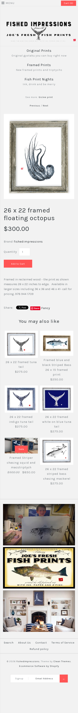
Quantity (10, 251)
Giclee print (46, 97)
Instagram (41, 12)
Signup (19, 678)
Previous (35, 105)
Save (37, 308)
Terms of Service (62, 642)
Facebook (36, 12)
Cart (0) (68, 3)
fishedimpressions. (28, 661)
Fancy (45, 308)
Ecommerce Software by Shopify (39, 666)
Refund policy (39, 649)
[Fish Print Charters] (39, 544)
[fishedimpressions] (39, 22)
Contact (41, 642)
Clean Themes (62, 661)
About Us (24, 642)
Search (9, 642)
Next (45, 105)
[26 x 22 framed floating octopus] (39, 116)
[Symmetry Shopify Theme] (39, 587)
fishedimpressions (28, 241)
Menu (10, 3)
